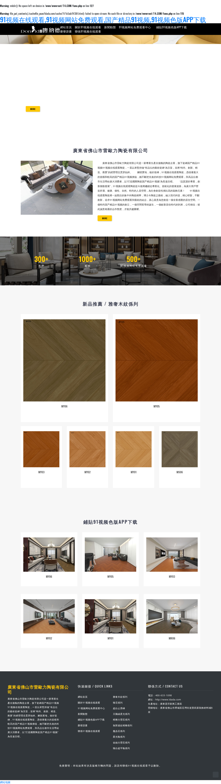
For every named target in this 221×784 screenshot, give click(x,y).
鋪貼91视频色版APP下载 (171, 27)
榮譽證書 (66, 31)
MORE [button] (104, 218)
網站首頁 (66, 27)
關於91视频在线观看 (88, 27)
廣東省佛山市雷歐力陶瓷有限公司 (38, 689)
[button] (16, 89)
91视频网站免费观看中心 (135, 27)
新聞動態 (110, 27)
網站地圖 (5, 782)
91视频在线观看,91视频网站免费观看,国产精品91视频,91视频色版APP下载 (103, 19)
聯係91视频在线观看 (88, 31)
